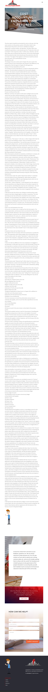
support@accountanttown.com (37, 671)
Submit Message (33, 641)
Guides (7, 679)
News (7, 685)
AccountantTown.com (38, 669)
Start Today (24, 598)
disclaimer (29, 673)
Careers (7, 681)
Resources (7, 683)
